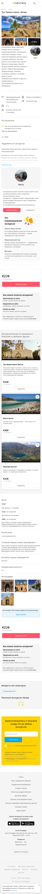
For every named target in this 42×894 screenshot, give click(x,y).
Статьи (21, 777)
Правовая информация (12, 869)
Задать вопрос (12, 210)
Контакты (21, 872)
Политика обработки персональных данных (21, 803)
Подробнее (30, 210)
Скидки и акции (21, 788)
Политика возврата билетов (21, 792)
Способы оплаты (21, 807)
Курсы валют (21, 811)
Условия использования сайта (21, 799)
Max (25, 842)
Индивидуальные (9, 691)
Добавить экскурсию (21, 852)
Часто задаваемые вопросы (21, 781)
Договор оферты (21, 796)
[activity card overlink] (21, 376)
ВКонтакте (18, 842)
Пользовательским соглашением (16, 756)
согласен (12, 746)
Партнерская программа (26, 866)
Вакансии (25, 869)
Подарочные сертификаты (21, 784)
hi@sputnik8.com (21, 845)
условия (14, 890)
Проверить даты (21, 284)
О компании (12, 866)
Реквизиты (34, 869)
